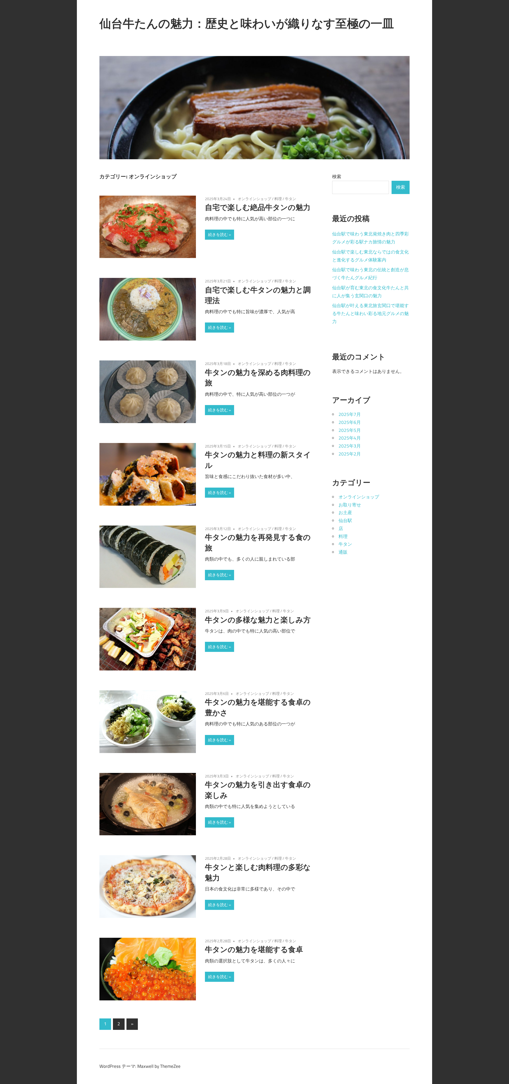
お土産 (345, 512)
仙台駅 (345, 520)
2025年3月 (350, 445)
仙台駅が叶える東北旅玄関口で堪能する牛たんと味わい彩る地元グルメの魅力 (370, 313)
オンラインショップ (254, 198)
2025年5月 (350, 430)
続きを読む (218, 234)
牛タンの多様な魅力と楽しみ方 (258, 619)
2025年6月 (350, 422)
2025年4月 (350, 438)
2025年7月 (350, 414)
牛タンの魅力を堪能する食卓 (254, 949)
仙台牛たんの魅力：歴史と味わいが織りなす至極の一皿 (246, 23)
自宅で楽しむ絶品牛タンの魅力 (257, 207)
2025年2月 (350, 453)
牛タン (290, 198)
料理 (278, 198)
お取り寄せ (350, 504)
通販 (343, 552)
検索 (336, 176)
